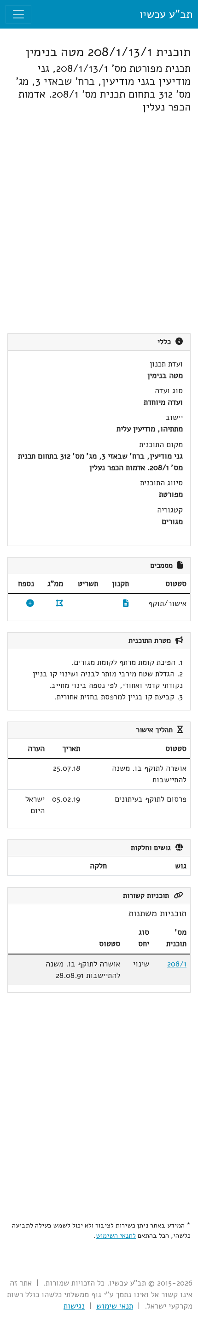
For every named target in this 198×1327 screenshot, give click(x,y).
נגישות (74, 1306)
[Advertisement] (99, 223)
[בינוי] (30, 603)
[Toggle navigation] (18, 14)
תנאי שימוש (114, 1306)
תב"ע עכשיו (165, 14)
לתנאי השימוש (116, 1235)
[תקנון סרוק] (126, 603)
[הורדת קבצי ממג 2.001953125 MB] (59, 603)
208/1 (176, 964)
